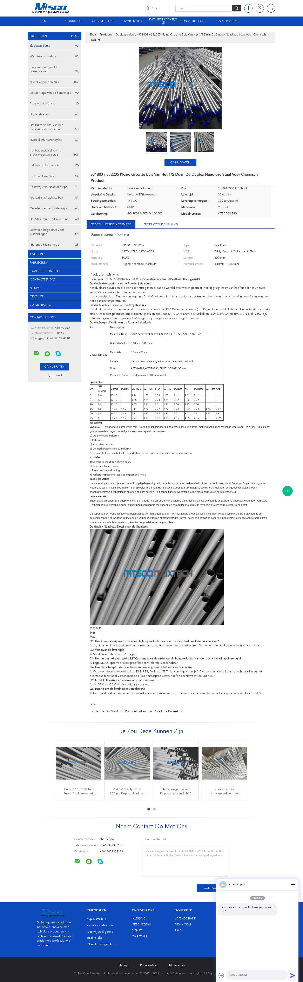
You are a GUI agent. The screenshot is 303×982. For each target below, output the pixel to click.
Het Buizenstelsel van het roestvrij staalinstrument (54, 127)
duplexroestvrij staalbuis (106, 711)
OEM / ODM (183, 924)
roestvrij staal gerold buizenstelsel (54, 69)
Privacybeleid (148, 965)
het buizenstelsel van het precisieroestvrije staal (54, 152)
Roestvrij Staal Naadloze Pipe (54, 187)
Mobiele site (177, 965)
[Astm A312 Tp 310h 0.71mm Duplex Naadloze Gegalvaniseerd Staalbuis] (127, 764)
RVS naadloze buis (54, 176)
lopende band (185, 918)
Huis (43, 21)
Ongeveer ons (103, 21)
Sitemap (123, 965)
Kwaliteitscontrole (163, 21)
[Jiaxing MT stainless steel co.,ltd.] (36, 353)
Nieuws (35, 288)
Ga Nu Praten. (226, 21)
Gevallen (37, 296)
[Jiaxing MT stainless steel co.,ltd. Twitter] (260, 8)
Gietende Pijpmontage (54, 244)
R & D (178, 930)
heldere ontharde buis (54, 165)
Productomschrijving (161, 224)
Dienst (137, 930)
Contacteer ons (193, 21)
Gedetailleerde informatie (111, 224)
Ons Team (139, 936)
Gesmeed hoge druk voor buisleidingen (54, 231)
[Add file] (221, 975)
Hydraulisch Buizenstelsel (54, 139)
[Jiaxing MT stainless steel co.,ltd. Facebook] (248, 8)
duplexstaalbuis (54, 45)
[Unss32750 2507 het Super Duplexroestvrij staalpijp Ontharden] (78, 764)
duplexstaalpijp (54, 114)
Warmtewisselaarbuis (54, 56)
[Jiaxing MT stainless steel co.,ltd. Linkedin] (271, 8)
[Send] (292, 975)
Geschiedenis (142, 924)
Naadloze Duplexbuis (168, 711)
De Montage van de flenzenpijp (54, 92)
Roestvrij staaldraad (54, 103)
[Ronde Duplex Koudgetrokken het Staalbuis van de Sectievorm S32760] (224, 764)
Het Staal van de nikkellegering (54, 219)
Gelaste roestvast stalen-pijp (54, 208)
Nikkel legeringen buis (54, 82)
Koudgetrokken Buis (138, 711)
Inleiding (138, 918)
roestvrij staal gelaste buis (54, 197)
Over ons (37, 254)
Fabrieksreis (133, 21)
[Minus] (292, 884)
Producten (73, 21)
